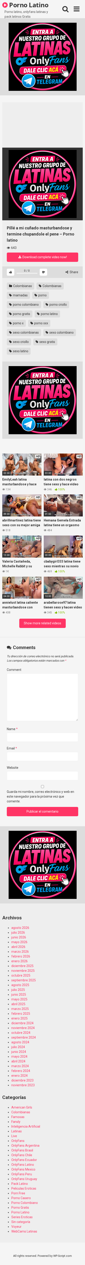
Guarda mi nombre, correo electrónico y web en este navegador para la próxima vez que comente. (40, 796)
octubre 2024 (20, 1032)
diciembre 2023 (22, 1080)
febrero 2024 (20, 1071)
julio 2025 (18, 990)
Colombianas (22, 286)
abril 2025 (18, 1004)
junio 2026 (18, 937)
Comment (14, 670)
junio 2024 (18, 1052)
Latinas (16, 1131)
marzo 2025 (20, 1009)
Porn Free (18, 1193)
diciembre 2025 (22, 966)
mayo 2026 (19, 942)
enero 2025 (19, 1018)
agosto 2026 (20, 928)
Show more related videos (42, 623)
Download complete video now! (44, 257)
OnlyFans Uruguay (24, 1179)
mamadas (20, 295)
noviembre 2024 (23, 1028)
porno (42, 295)
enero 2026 (19, 961)
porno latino (49, 314)
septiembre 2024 (23, 1037)
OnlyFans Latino (22, 1164)
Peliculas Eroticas (23, 1188)
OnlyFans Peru (21, 1174)
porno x (18, 323)
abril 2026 (18, 947)
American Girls (21, 1107)
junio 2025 (18, 994)
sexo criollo (20, 342)
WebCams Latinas (24, 1231)
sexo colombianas (25, 332)
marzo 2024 (20, 1066)
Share (73, 272)
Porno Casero (21, 1198)
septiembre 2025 (23, 980)
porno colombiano (25, 304)
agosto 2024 (20, 1042)
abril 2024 (18, 1061)
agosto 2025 (20, 985)
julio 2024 (18, 1047)
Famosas (17, 1117)
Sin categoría (20, 1222)
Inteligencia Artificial (25, 1126)
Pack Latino (19, 1184)
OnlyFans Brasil (22, 1150)
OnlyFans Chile (21, 1155)
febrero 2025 (20, 1013)
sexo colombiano (61, 332)
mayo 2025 (19, 999)
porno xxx (41, 323)
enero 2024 (19, 1075)
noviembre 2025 (23, 970)
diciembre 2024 (22, 1023)
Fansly (15, 1122)
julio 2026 (18, 932)
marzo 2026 (20, 951)
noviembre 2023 (23, 1085)
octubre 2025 (20, 975)
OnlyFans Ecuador (24, 1160)
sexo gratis (47, 342)
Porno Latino (28, 4)
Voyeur (16, 1226)
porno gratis (21, 314)
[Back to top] (76, 1255)
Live (14, 1136)
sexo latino (20, 351)
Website (12, 767)
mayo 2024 (19, 1056)
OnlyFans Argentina (25, 1145)
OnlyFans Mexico (23, 1169)
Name (12, 729)
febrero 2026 (20, 956)
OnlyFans (17, 1141)
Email (12, 748)
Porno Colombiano (24, 1203)
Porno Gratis (20, 1207)
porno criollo (58, 304)
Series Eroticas (22, 1217)
